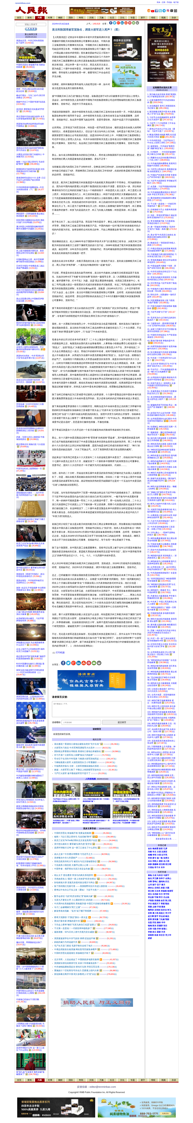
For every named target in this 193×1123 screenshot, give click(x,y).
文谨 (159, 852)
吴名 (150, 861)
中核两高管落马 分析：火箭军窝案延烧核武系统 (85, 766)
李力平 (168, 913)
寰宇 (143, 17)
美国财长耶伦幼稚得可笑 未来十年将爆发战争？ (84, 963)
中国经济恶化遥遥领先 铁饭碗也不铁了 (82, 953)
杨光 (150, 878)
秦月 (163, 885)
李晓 (150, 932)
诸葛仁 (164, 929)
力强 (159, 855)
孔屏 (165, 848)
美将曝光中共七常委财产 (74, 858)
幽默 (60, 17)
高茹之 (162, 913)
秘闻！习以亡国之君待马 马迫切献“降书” (85, 837)
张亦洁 (164, 910)
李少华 (168, 935)
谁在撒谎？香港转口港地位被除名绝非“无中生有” (86, 744)
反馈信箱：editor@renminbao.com (96, 1086)
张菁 (150, 881)
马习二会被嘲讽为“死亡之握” (76, 907)
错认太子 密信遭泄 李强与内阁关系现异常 (84, 875)
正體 (163, 2)
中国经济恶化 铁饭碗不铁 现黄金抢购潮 (83, 833)
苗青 (150, 913)
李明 (154, 855)
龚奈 (161, 861)
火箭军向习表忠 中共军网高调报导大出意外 (82, 748)
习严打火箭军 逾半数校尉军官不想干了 (80, 773)
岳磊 (150, 922)
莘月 (161, 897)
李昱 (150, 858)
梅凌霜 (155, 848)
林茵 (163, 888)
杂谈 (174, 17)
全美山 (168, 878)
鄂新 (167, 919)
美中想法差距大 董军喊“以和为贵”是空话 (83, 844)
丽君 (161, 848)
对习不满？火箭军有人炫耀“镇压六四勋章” (82, 755)
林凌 (156, 935)
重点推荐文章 (31, 34)
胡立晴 (168, 864)
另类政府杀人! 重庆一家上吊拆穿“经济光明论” (85, 879)
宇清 (159, 907)
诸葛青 (151, 935)
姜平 (156, 916)
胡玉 (150, 894)
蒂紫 (163, 904)
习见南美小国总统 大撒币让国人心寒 (80, 865)
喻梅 (150, 926)
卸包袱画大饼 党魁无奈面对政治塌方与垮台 (84, 882)
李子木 (157, 867)
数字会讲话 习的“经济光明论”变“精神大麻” (84, 896)
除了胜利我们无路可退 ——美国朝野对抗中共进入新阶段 (89, 886)
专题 (133, 17)
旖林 (159, 922)
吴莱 (150, 929)
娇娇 (150, 938)
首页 (19, 17)
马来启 (160, 875)
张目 (165, 926)
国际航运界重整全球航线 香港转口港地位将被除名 (87, 751)
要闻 (29, 17)
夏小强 (155, 913)
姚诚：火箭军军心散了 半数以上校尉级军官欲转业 (85, 770)
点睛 (154, 907)
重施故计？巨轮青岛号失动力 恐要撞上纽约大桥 (86, 970)
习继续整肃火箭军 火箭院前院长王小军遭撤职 (84, 762)
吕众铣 (166, 897)
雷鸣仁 (155, 881)
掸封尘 (151, 888)
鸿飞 (169, 910)
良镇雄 (157, 900)
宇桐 (156, 897)
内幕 (40, 17)
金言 (163, 900)
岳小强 (166, 861)
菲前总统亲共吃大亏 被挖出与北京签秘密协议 (85, 861)
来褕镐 (164, 891)
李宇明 (166, 894)
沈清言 (164, 852)
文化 (122, 17)
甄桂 (167, 904)
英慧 (150, 907)
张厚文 (166, 858)
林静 (150, 864)
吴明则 (157, 910)
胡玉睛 (162, 864)
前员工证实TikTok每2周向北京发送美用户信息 (86, 840)
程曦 (150, 855)
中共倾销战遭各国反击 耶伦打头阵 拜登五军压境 (85, 967)
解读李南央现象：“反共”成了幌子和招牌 (81, 911)
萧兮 (154, 858)
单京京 (162, 935)
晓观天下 (156, 904)
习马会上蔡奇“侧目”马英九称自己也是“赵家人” (85, 925)
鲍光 (167, 916)
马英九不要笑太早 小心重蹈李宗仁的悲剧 (82, 900)
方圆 (167, 888)
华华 (163, 922)
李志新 (151, 897)
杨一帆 (160, 858)
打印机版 (60, 652)
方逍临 (151, 867)
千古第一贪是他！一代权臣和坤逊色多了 (84, 928)
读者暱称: (56, 722)
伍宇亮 (164, 855)
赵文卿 (151, 916)
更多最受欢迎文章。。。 (166, 839)
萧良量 (155, 919)
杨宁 (154, 885)
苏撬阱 (160, 926)
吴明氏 (157, 888)
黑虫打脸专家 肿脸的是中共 (79, 921)
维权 (153, 17)
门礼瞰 (162, 919)
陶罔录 (151, 910)
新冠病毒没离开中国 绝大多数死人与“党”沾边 (85, 974)
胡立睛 (151, 891)
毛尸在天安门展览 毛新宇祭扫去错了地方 (82, 946)
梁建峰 (155, 864)
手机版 (169, 2)
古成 (154, 875)
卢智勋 (151, 900)
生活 (112, 17)
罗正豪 (155, 878)
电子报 (176, 2)
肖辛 (163, 867)
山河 (150, 885)
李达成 (162, 916)
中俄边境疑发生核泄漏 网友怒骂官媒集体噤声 (86, 949)
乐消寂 (155, 894)
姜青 (150, 919)
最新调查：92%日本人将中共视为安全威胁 (84, 932)
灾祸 (91, 17)
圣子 (159, 885)
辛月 (161, 894)
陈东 (154, 926)
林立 (154, 932)
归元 (167, 881)
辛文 (154, 852)
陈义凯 (168, 900)
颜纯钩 (162, 881)
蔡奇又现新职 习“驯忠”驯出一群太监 (81, 917)
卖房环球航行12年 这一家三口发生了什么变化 (86, 848)
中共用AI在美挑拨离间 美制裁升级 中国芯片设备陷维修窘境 (92, 903)
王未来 (157, 891)
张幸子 (162, 878)
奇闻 (81, 17)
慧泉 (163, 907)
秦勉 (150, 875)
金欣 (150, 848)
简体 (158, 2)
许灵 (163, 932)
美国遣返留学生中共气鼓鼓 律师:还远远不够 (85, 938)
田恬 (154, 922)
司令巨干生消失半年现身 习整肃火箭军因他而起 (85, 759)
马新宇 (166, 875)
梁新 (159, 932)
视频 (163, 17)
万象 (102, 17)
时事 (50, 17)
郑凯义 (155, 861)
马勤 (154, 929)
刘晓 (150, 852)
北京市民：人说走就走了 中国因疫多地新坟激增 (86, 959)
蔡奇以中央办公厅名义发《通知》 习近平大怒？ (85, 890)
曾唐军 (170, 891)
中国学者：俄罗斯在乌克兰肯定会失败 (82, 869)
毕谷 (150, 904)
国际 (71, 17)
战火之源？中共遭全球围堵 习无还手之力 (82, 854)
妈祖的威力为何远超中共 (76, 942)
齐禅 (159, 929)
